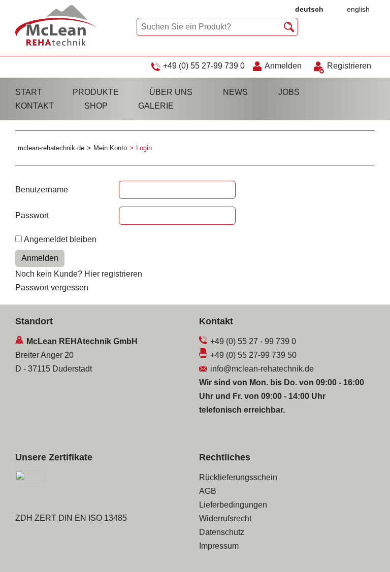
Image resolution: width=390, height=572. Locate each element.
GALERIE (156, 106)
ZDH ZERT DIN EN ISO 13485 (71, 518)
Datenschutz (221, 532)
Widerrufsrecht (225, 518)
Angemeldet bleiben (60, 239)
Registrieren (349, 65)
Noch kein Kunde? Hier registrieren (78, 274)
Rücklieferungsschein (238, 477)
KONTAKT (34, 106)
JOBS (289, 92)
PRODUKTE (96, 92)
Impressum (219, 546)
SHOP (96, 106)
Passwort (32, 215)
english (358, 9)
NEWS (235, 92)
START (28, 92)
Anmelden (283, 65)
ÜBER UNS (170, 92)
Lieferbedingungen (233, 504)
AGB (207, 491)
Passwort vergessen (51, 287)
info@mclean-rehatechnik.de (262, 368)
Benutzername (41, 189)
